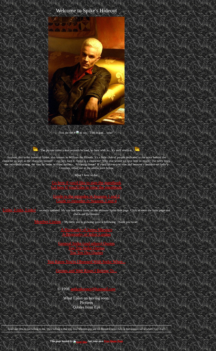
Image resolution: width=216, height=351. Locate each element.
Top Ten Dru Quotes (86, 252)
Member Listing (47, 221)
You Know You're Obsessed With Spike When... (86, 261)
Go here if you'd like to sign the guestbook (86, 182)
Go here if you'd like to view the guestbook (86, 187)
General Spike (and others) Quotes (86, 243)
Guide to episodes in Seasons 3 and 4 (86, 201)
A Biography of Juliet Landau (86, 234)
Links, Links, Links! (19, 210)
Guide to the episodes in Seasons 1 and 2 (86, 196)
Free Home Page (113, 341)
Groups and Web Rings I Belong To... (86, 270)
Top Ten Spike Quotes (86, 248)
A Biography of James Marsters (86, 229)
